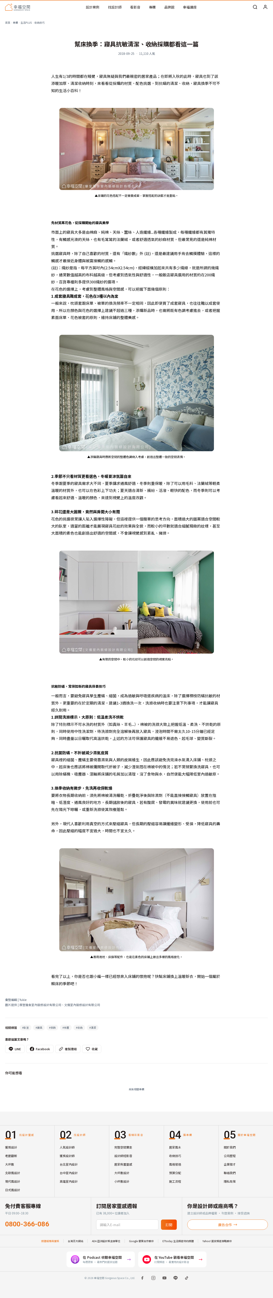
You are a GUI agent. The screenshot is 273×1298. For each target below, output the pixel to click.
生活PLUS (26, 22)
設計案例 (92, 7)
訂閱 (169, 1224)
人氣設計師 (67, 1147)
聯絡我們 (230, 1173)
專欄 (152, 7)
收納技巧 (39, 22)
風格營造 (175, 1164)
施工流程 (175, 1181)
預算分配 (175, 1173)
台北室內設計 (69, 1164)
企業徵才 (230, 1164)
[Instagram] (153, 1278)
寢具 (39, 1027)
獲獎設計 (11, 1147)
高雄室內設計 (69, 1181)
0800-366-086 (27, 1224)
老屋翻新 (11, 1156)
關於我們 (230, 1147)
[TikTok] (186, 1278)
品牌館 (169, 7)
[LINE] (175, 1278)
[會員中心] (265, 7)
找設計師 (115, 7)
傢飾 (52, 1027)
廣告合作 (225, 1224)
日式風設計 (12, 1190)
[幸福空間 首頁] (17, 7)
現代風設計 (12, 1181)
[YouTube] (164, 1278)
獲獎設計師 (67, 1156)
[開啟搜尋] (255, 7)
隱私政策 (230, 1181)
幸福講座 (190, 7)
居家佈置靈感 (123, 1164)
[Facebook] (142, 1278)
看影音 (135, 7)
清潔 (92, 1027)
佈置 (65, 1027)
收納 (79, 1027)
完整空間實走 (123, 1147)
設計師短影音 (123, 1156)
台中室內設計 (69, 1173)
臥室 (25, 1027)
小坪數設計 (121, 1181)
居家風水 (175, 1147)
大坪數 (9, 1164)
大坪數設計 (121, 1173)
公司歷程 (230, 1156)
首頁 (7, 22)
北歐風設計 (12, 1173)
